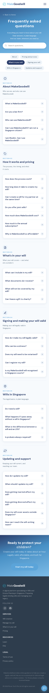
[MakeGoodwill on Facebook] (10, 608)
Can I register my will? (15, 362)
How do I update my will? (16, 476)
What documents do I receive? (19, 281)
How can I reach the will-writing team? (19, 523)
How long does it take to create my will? (21, 188)
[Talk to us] (44, 688)
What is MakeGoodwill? (16, 103)
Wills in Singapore (14, 68)
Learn (5, 642)
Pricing (5, 631)
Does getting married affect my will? (20, 493)
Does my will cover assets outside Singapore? (21, 513)
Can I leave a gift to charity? (18, 299)
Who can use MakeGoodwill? (18, 120)
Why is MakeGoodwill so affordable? (22, 234)
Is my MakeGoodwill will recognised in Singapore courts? (21, 371)
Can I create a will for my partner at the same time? (21, 198)
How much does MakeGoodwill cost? (22, 215)
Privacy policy (8, 661)
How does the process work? (18, 179)
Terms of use (8, 657)
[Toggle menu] (44, 4)
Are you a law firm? (14, 112)
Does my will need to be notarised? (21, 354)
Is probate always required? (18, 437)
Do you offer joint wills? (16, 207)
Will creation (7, 619)
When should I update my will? (19, 484)
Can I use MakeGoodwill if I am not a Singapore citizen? (21, 129)
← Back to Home (9, 15)
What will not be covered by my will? (19, 289)
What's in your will (16, 62)
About (14, 57)
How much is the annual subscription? (16, 224)
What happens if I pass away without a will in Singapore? (18, 417)
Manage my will (8, 623)
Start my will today (24, 567)
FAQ (4, 646)
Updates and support (34, 68)
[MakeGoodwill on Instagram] (5, 608)
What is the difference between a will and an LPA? (20, 427)
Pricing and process (29, 57)
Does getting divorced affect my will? (20, 503)
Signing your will (34, 62)
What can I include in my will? (18, 272)
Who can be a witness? (16, 346)
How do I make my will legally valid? (21, 338)
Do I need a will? (12, 409)
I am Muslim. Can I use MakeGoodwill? (15, 139)
